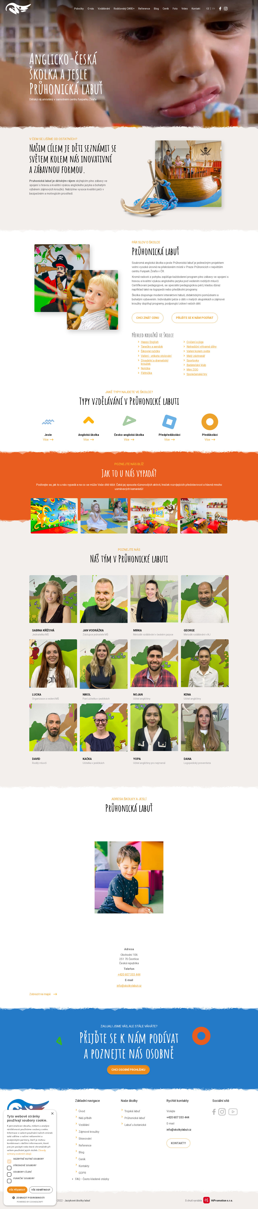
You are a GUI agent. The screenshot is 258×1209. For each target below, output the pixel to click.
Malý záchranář (196, 356)
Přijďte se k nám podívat (194, 317)
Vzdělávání (104, 8)
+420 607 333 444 (129, 974)
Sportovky (193, 360)
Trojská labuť (132, 1111)
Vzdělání (84, 1125)
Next (219, 516)
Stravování (85, 1138)
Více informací (41, 671)
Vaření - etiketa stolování (156, 356)
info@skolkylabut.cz (129, 985)
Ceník (166, 8)
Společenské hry (197, 374)
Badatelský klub (196, 365)
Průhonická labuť (134, 1118)
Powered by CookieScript (30, 1201)
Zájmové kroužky (89, 1131)
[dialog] (30, 1157)
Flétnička (146, 373)
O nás (91, 8)
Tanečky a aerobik (152, 346)
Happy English (149, 342)
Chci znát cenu (147, 317)
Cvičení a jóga (195, 342)
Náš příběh (85, 1118)
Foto (175, 8)
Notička (145, 368)
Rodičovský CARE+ (124, 8)
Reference (144, 8)
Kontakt (196, 8)
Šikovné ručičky (150, 351)
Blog (156, 8)
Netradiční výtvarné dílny (202, 346)
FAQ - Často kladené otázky (92, 1179)
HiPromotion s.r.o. (222, 1200)
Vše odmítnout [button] (40, 1189)
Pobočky (79, 8)
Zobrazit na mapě (40, 994)
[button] (30, 1197)
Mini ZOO (192, 369)
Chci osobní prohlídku (128, 1069)
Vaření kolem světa (198, 351)
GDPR (82, 1173)
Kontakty (84, 1166)
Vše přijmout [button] (17, 1189)
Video (184, 8)
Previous (38, 516)
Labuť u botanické (135, 1125)
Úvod (82, 1111)
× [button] (52, 1113)
